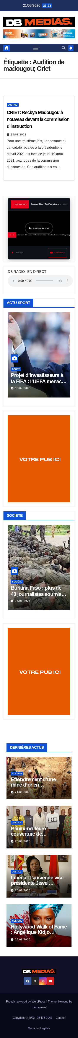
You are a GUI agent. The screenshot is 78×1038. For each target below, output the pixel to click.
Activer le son (41, 228)
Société (17, 582)
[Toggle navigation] (36, 48)
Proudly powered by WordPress (26, 1001)
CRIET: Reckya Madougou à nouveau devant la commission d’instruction (38, 119)
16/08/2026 (23, 600)
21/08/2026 (23, 792)
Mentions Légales (39, 1028)
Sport (16, 369)
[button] (63, 48)
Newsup (63, 1001)
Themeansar (38, 1007)
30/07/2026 (23, 388)
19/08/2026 (23, 939)
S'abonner (59, 252)
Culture (17, 921)
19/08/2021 (18, 134)
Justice (12, 105)
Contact (60, 1017)
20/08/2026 (23, 841)
